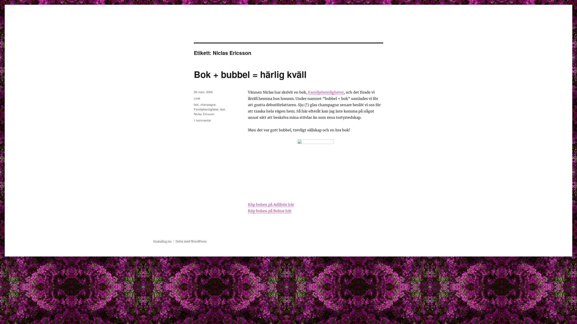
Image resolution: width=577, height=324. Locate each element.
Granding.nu (162, 241)
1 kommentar (202, 120)
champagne (207, 104)
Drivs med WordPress (191, 241)
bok (196, 104)
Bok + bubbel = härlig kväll (250, 74)
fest (222, 109)
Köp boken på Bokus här (269, 211)
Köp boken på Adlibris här (271, 204)
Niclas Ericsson (204, 114)
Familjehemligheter (326, 92)
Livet (197, 98)
